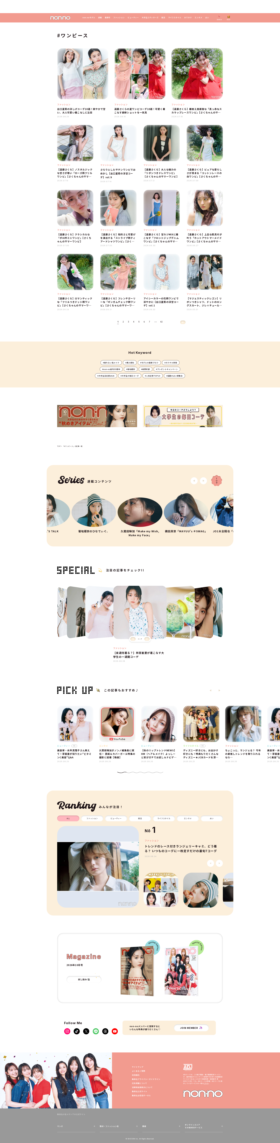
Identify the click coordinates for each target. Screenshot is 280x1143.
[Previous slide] (133, 639)
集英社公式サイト (139, 1091)
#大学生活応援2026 (106, 375)
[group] (98, 867)
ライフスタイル (174, 17)
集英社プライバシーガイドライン (146, 1079)
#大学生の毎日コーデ (130, 375)
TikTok (77, 1031)
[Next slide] (203, 480)
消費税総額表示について (142, 1087)
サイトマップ (137, 1067)
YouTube (115, 1031)
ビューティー (133, 17)
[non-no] (60, 18)
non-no (203, 1093)
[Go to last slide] (194, 480)
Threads (105, 1031)
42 (161, 322)
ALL (68, 818)
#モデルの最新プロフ (149, 362)
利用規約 (136, 1075)
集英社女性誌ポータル (141, 1095)
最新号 (108, 17)
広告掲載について (139, 1083)
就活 (163, 17)
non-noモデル (89, 17)
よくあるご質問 (138, 1071)
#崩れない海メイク (111, 362)
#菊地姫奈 (130, 369)
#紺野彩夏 (145, 369)
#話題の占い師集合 (174, 375)
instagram (67, 1031)
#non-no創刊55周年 (111, 369)
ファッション (119, 17)
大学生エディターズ (150, 17)
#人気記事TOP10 (152, 375)
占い (207, 17)
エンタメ (198, 17)
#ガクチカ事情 (170, 362)
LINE (96, 1031)
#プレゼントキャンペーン (167, 369)
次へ (183, 322)
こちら (206, 1083)
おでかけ (188, 17)
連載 (100, 17)
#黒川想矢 (129, 362)
